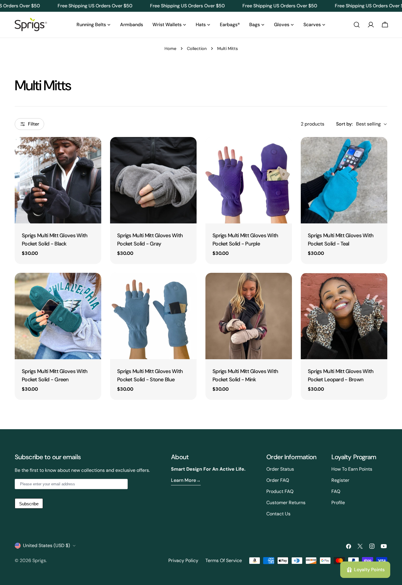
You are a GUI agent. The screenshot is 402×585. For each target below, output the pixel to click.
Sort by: (344, 124)
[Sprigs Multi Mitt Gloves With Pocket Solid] (58, 180)
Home (170, 48)
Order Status (280, 469)
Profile (338, 502)
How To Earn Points (351, 469)
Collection (197, 48)
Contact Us (278, 514)
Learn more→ (186, 480)
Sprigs (39, 560)
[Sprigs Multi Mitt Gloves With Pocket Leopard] (344, 316)
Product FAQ (279, 491)
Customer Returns (285, 502)
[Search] (357, 25)
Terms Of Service (223, 560)
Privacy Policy (183, 560)
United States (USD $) (46, 545)
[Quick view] (93, 150)
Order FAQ (277, 480)
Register (340, 480)
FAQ (335, 491)
